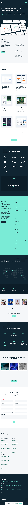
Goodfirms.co (23, 344)
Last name (16, 398)
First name (2, 398)
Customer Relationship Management (5, 447)
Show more (2, 451)
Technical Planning (14, 447)
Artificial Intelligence (3, 443)
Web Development (3, 439)
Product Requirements (14, 443)
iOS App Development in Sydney (5, 464)
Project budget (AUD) (3, 409)
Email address (2, 402)
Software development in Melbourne (5, 456)
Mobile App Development (4, 440)
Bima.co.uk (14, 335)
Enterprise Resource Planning (4, 448)
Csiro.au (14, 344)
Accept (20, 503)
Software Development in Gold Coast (5, 460)
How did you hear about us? (18, 409)
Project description (3, 413)
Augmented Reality (3, 444)
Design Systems (14, 448)
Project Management (14, 440)
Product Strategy (14, 439)
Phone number (16, 402)
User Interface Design (14, 444)
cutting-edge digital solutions (6, 14)
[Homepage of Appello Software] (3, 2)
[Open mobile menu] (26, 2)
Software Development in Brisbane (5, 459)
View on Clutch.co (14, 185)
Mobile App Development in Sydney (5, 463)
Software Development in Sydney (5, 455)
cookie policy (16, 503)
